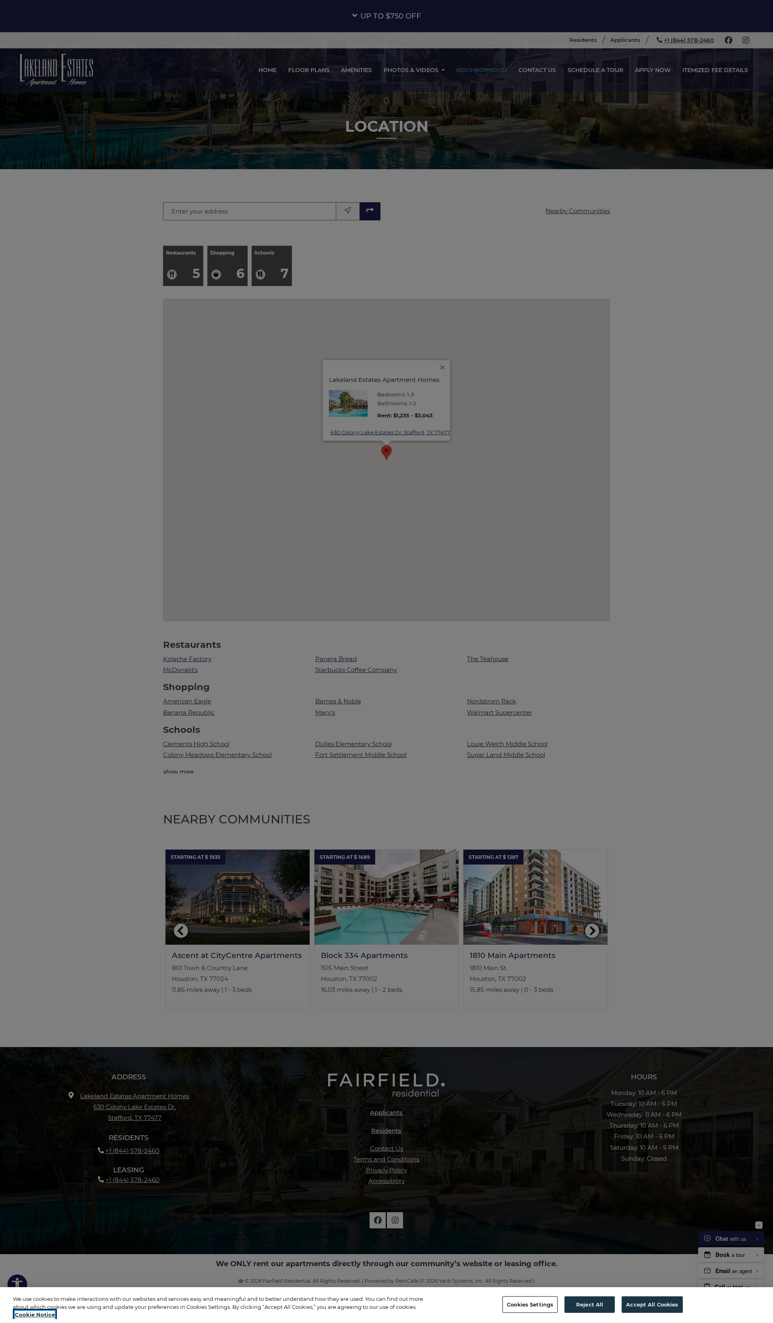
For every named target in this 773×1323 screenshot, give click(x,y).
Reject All (589, 1304)
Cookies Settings (530, 1304)
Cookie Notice (35, 1314)
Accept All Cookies (652, 1304)
